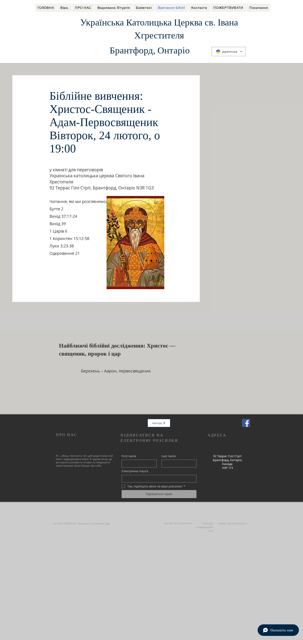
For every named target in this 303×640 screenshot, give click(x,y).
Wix (107, 523)
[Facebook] (246, 423)
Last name (169, 456)
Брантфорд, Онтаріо (150, 50)
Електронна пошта (135, 471)
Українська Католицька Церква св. (149, 22)
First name (129, 456)
